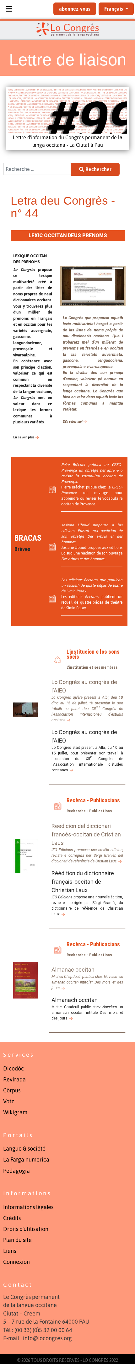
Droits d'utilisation (25, 1229)
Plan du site (17, 1240)
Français (114, 9)
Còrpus (11, 1090)
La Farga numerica (26, 1160)
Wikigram (15, 1112)
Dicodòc (13, 1068)
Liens (9, 1251)
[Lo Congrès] (67, 29)
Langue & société (24, 1149)
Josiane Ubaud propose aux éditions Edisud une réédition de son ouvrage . (91, 553)
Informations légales (28, 1207)
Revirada (14, 1079)
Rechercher (97, 169)
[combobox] (37, 169)
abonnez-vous (74, 9)
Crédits (12, 1218)
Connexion (16, 1262)
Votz (8, 1101)
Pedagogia (16, 1171)
